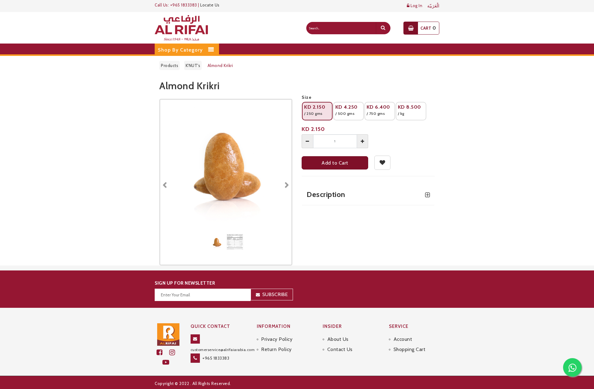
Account (403, 339)
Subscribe (275, 294)
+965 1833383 (215, 358)
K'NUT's (193, 65)
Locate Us (210, 4)
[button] (167, 182)
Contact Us (340, 349)
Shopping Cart (409, 349)
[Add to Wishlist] (382, 163)
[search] (383, 28)
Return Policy (276, 349)
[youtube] (168, 362)
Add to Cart (334, 163)
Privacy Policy (276, 339)
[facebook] (163, 352)
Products (169, 65)
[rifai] (168, 334)
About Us (338, 339)
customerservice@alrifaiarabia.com (223, 349)
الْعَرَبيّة (433, 6)
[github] (174, 352)
